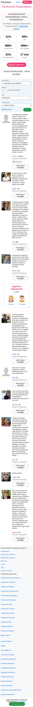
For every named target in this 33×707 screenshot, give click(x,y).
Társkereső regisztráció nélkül (11, 690)
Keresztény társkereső (8, 659)
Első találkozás (6, 650)
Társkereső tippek (6, 570)
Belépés (18, 2)
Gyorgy (14, 405)
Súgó (2, 567)
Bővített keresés (7, 109)
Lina (13, 242)
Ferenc (14, 156)
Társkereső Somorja (7, 609)
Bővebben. (22, 701)
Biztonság (4, 561)
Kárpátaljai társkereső (8, 668)
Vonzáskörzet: (6, 102)
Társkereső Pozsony (8, 617)
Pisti (13, 378)
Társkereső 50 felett (7, 655)
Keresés (27, 110)
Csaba (14, 477)
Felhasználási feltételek (8, 554)
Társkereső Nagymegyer (9, 595)
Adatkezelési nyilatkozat (8, 558)
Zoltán (14, 189)
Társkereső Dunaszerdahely (10, 578)
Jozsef (14, 271)
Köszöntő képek (6, 641)
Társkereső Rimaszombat (9, 591)
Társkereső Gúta (6, 604)
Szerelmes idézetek (7, 631)
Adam (14, 354)
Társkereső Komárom (8, 582)
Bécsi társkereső (6, 681)
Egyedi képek (5, 635)
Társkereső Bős (6, 622)
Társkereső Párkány (7, 587)
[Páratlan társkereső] (6, 2)
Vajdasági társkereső (8, 672)
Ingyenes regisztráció (17, 65)
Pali (13, 460)
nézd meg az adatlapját (20, 166)
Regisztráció (27, 2)
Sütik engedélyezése (17, 704)
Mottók (3, 646)
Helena (14, 532)
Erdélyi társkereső (7, 626)
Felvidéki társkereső (7, 663)
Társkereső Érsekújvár (8, 600)
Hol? (3, 95)
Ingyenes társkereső (7, 694)
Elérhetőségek (5, 551)
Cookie (3, 564)
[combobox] (16, 97)
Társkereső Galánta (7, 613)
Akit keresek (5, 80)
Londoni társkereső (7, 677)
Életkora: (4, 87)
